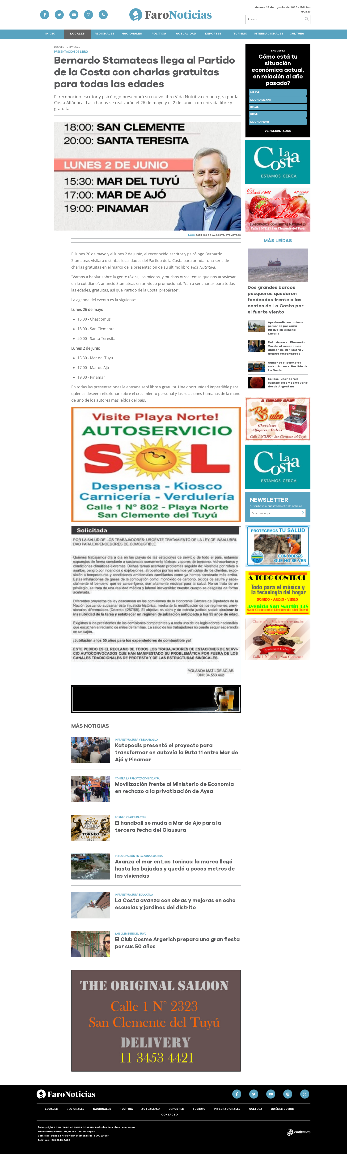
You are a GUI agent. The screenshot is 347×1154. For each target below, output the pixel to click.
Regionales (104, 33)
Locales (77, 33)
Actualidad (186, 33)
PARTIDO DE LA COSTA (210, 235)
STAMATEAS (233, 235)
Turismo (240, 33)
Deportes (213, 33)
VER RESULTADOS (278, 130)
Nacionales (132, 33)
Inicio (50, 33)
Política (159, 33)
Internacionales (268, 33)
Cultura (297, 33)
